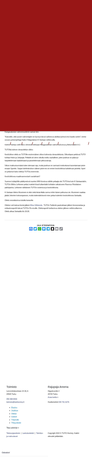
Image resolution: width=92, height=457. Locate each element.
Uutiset (36, 144)
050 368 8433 (11, 399)
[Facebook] (31, 228)
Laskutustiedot (28, 433)
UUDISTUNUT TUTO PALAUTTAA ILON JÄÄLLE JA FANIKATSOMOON (74, 249)
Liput (6, 144)
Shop (45, 144)
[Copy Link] (61, 228)
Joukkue (27, 144)
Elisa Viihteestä (36, 205)
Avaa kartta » (53, 397)
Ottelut (15, 144)
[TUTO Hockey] (88, 135)
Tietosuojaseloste (13, 433)
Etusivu (14, 407)
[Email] (57, 228)
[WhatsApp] (39, 228)
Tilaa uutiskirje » (12, 428)
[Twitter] (35, 228)
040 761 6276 (64, 402)
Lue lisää (10, 275)
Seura (52, 144)
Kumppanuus (65, 144)
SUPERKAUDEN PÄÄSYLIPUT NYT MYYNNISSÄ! (13, 248)
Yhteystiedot (81, 144)
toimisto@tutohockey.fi (15, 402)
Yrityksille (15, 420)
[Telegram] (48, 228)
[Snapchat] (52, 228)
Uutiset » (79, 4)
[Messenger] (44, 228)
